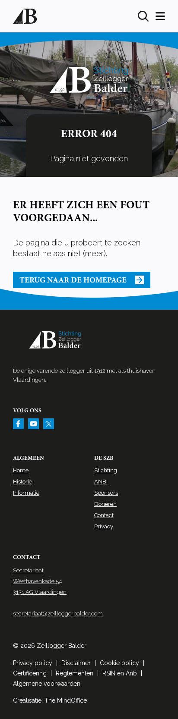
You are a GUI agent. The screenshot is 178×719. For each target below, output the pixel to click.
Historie (22, 481)
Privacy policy (32, 663)
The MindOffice (65, 700)
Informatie (26, 493)
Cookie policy (119, 663)
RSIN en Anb (119, 673)
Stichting (105, 470)
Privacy (103, 526)
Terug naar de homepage (73, 280)
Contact (104, 515)
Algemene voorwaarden (46, 684)
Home (21, 470)
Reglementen (74, 673)
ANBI (101, 481)
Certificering (30, 673)
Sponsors (106, 493)
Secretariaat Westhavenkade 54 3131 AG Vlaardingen (40, 581)
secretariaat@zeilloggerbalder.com (58, 613)
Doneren (105, 504)
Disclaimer (76, 663)
